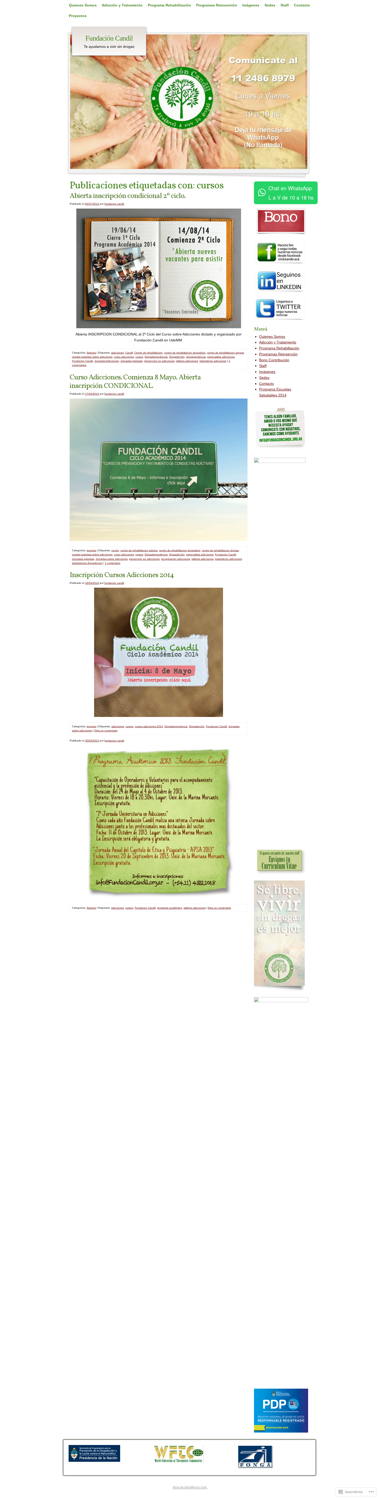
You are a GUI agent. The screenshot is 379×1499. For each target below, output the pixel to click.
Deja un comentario (106, 730)
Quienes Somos (83, 5)
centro (115, 550)
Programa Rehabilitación (169, 5)
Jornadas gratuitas (131, 361)
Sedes (270, 5)
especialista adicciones (221, 356)
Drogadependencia (156, 356)
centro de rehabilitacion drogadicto (184, 352)
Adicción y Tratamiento (122, 5)
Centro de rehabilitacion (148, 352)
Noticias (91, 352)
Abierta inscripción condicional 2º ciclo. (128, 196)
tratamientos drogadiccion (87, 563)
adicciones (117, 352)
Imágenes (250, 5)
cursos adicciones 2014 (149, 726)
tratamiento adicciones (213, 361)
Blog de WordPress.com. (189, 1487)
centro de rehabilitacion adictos (139, 550)
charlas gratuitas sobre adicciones (92, 356)
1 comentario (112, 563)
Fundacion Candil (82, 361)
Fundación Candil (109, 38)
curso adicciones (124, 356)
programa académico (169, 907)
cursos (139, 356)
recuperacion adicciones (175, 558)
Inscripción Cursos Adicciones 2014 (122, 575)
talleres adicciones (187, 361)
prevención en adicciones (159, 361)
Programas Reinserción (216, 5)
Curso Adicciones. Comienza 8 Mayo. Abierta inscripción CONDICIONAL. (135, 381)
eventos (91, 550)
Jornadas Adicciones (106, 361)
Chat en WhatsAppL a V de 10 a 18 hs (291, 192)
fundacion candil (114, 203)
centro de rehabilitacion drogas (225, 352)
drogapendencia (196, 356)
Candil (129, 352)
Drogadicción (177, 356)
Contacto (302, 5)
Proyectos (78, 16)
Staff (285, 5)
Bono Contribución (274, 360)
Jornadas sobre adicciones (112, 558)
